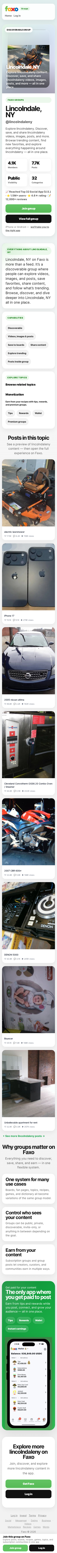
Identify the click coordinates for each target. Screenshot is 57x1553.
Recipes (27, 1527)
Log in (17, 15)
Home (8, 15)
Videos (27, 1523)
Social (8, 1520)
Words (46, 1527)
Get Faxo (28, 1483)
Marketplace (14, 1527)
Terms (32, 1515)
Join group (28, 208)
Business (46, 1520)
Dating (34, 1520)
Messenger (21, 1520)
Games (37, 1527)
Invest (23, 1515)
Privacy (42, 1515)
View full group (28, 218)
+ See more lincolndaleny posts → (24, 1136)
